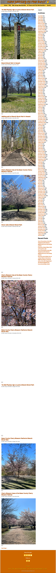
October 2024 (41, 48)
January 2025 (41, 43)
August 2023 (41, 69)
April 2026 (40, 20)
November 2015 (41, 211)
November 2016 (41, 192)
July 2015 (40, 217)
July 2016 (40, 199)
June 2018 (40, 163)
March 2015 (40, 223)
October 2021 (41, 103)
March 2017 (40, 186)
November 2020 (41, 119)
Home (5, 5)
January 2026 (41, 25)
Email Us (28, 566)
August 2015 (41, 215)
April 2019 (40, 148)
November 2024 (41, 46)
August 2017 (41, 179)
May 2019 (40, 147)
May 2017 (40, 183)
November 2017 (41, 174)
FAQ (10, 5)
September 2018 (41, 159)
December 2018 (41, 154)
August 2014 (41, 234)
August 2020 (41, 124)
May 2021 (40, 110)
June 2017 (40, 182)
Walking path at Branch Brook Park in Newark (16, 116)
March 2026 (40, 22)
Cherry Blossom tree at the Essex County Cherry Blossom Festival (16, 170)
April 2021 (40, 112)
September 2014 (41, 232)
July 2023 (40, 71)
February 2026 (41, 23)
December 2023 (41, 63)
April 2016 (40, 203)
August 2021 (41, 106)
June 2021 (40, 109)
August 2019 (41, 142)
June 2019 (40, 145)
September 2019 (41, 141)
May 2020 (40, 128)
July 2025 (40, 34)
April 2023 (40, 75)
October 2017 (41, 176)
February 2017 (41, 188)
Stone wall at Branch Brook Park (11, 225)
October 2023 (41, 66)
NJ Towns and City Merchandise (36, 5)
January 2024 (41, 61)
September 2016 (41, 195)
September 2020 (42, 122)
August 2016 (41, 197)
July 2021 (40, 107)
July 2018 (40, 162)
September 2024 (42, 49)
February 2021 (41, 115)
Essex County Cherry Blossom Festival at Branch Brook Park (16, 331)
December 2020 (41, 118)
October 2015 (41, 212)
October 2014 (41, 230)
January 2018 (41, 171)
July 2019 (40, 144)
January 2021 (41, 116)
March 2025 (40, 40)
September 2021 (41, 104)
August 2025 (41, 32)
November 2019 (41, 138)
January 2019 (41, 153)
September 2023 (42, 68)
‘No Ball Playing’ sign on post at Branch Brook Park (17, 9)
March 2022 (40, 95)
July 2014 (40, 235)
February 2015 (41, 224)
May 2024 (40, 55)
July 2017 (40, 180)
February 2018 (41, 170)
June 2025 (40, 36)
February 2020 (41, 133)
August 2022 (41, 87)
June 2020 (40, 127)
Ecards (49, 5)
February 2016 (41, 206)
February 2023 (41, 78)
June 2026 (40, 17)
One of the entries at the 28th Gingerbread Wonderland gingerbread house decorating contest (45, 253)
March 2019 (40, 150)
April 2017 (40, 185)
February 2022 (41, 96)
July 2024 (40, 52)
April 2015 (40, 221)
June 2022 (40, 90)
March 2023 (40, 77)
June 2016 (40, 200)
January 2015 (41, 226)
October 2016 (41, 194)
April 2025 (40, 39)
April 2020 (40, 130)
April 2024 (40, 57)
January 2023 (41, 80)
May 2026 (40, 19)
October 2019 (41, 139)
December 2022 (41, 81)
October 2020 (41, 121)
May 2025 (40, 37)
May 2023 (40, 74)
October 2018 (41, 157)
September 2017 (41, 177)
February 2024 (41, 60)
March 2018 (40, 168)
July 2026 (40, 16)
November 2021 (41, 101)
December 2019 (41, 136)
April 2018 (40, 167)
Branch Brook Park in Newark (10, 63)
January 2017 (41, 189)
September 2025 (42, 31)
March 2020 (40, 131)
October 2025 (41, 29)
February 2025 (41, 42)
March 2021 (40, 113)
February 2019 (41, 151)
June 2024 (40, 54)
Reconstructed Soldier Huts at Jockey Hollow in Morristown (45, 257)
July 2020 (40, 125)
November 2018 (41, 156)
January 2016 (41, 208)
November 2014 (41, 229)
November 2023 (41, 64)
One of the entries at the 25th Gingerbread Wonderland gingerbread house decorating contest (45, 243)
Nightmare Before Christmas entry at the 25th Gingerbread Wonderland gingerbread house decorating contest (45, 262)
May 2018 (40, 165)
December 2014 (41, 227)
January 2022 (41, 98)
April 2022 (40, 93)
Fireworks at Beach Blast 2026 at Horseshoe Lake (45, 248)
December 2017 (41, 173)
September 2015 (41, 214)
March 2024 (40, 58)
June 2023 (40, 72)
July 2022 (40, 89)
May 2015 (40, 220)
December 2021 (41, 99)
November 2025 (41, 28)
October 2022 (41, 84)
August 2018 (41, 160)
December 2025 (41, 26)
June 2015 (40, 218)
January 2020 (41, 135)
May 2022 (40, 92)
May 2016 (40, 202)
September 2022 (42, 86)
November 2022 (41, 83)
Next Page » (4, 548)
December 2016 (41, 191)
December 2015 (41, 209)
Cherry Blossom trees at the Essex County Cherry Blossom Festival (17, 494)
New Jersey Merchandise (19, 5)
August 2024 (41, 51)
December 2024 (41, 45)
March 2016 (40, 205)
